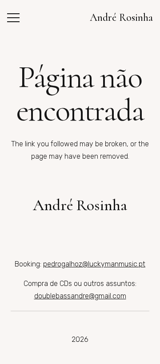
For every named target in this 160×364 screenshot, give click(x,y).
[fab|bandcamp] (93, 229)
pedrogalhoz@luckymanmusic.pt (94, 264)
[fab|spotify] (120, 229)
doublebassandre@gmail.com (80, 296)
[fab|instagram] (39, 229)
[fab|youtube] (66, 229)
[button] (13, 18)
